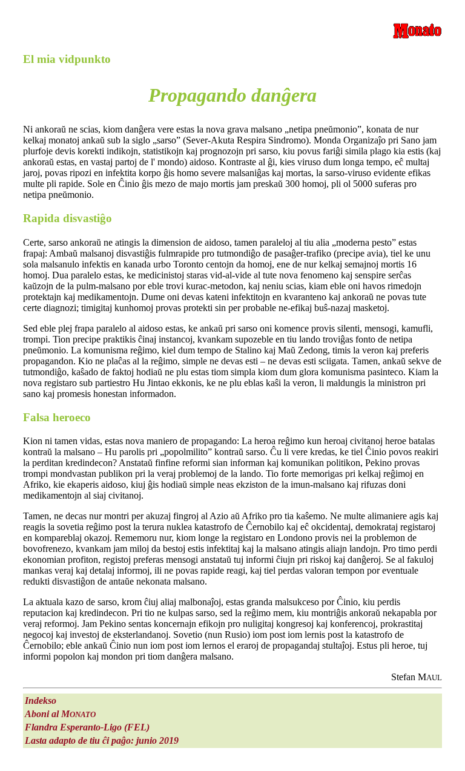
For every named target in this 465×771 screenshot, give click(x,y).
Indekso (40, 700)
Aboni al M (60, 714)
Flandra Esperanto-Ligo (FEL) (87, 727)
